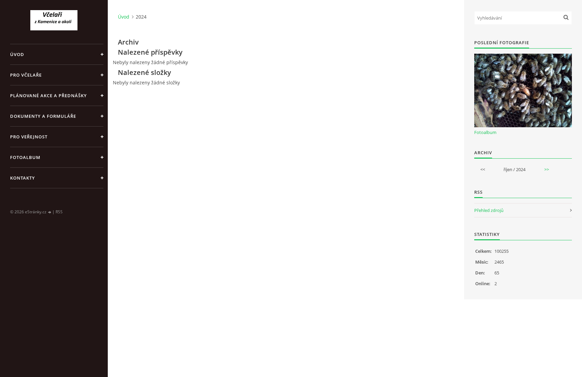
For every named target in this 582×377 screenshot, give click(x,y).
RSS (59, 212)
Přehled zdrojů (489, 210)
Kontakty (22, 178)
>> (546, 169)
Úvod (17, 54)
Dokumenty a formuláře (43, 116)
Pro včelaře (26, 75)
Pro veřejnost (28, 137)
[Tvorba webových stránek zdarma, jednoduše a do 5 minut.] (49, 212)
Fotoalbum (25, 157)
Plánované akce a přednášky (48, 95)
